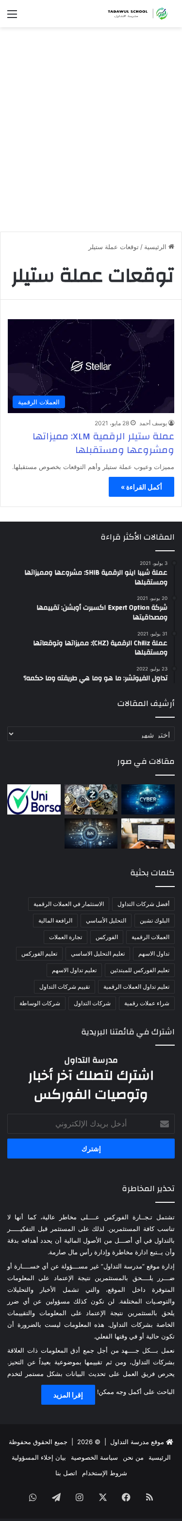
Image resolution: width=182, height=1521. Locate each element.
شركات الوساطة (39, 1003)
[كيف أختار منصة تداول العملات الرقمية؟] (148, 833)
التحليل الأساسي (106, 920)
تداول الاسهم (153, 953)
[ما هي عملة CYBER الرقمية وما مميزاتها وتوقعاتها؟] (148, 799)
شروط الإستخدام (104, 1473)
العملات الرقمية (150, 937)
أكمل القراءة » (141, 487)
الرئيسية (156, 247)
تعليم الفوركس (39, 953)
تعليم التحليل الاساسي (98, 953)
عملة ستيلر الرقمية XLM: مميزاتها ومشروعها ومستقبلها (103, 443)
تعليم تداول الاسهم (74, 970)
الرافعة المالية (55, 920)
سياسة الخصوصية (94, 1457)
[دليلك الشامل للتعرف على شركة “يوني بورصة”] (34, 799)
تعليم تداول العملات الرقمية (136, 986)
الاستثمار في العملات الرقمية (68, 903)
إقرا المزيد (68, 1395)
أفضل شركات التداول (143, 903)
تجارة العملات (65, 937)
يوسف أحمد (153, 423)
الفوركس (107, 937)
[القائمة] (12, 17)
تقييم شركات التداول (64, 986)
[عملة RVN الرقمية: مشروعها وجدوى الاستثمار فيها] (91, 833)
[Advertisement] (91, 133)
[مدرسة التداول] (136, 13)
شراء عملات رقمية (146, 1003)
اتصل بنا (66, 1473)
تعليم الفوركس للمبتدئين (139, 970)
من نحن (133, 1457)
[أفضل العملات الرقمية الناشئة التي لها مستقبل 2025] (91, 799)
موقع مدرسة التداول (137, 1442)
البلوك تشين (154, 920)
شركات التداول (92, 1003)
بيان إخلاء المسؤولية (39, 1457)
